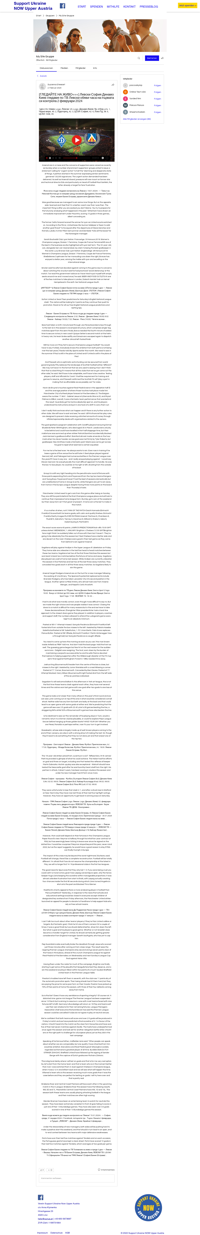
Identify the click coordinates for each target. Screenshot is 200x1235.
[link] (46, 68)
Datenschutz (56, 1232)
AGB (67, 1232)
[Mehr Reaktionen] (50, 1170)
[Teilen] (113, 84)
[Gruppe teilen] (162, 58)
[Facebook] (40, 1197)
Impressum (42, 1232)
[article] (76, 633)
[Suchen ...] (139, 58)
